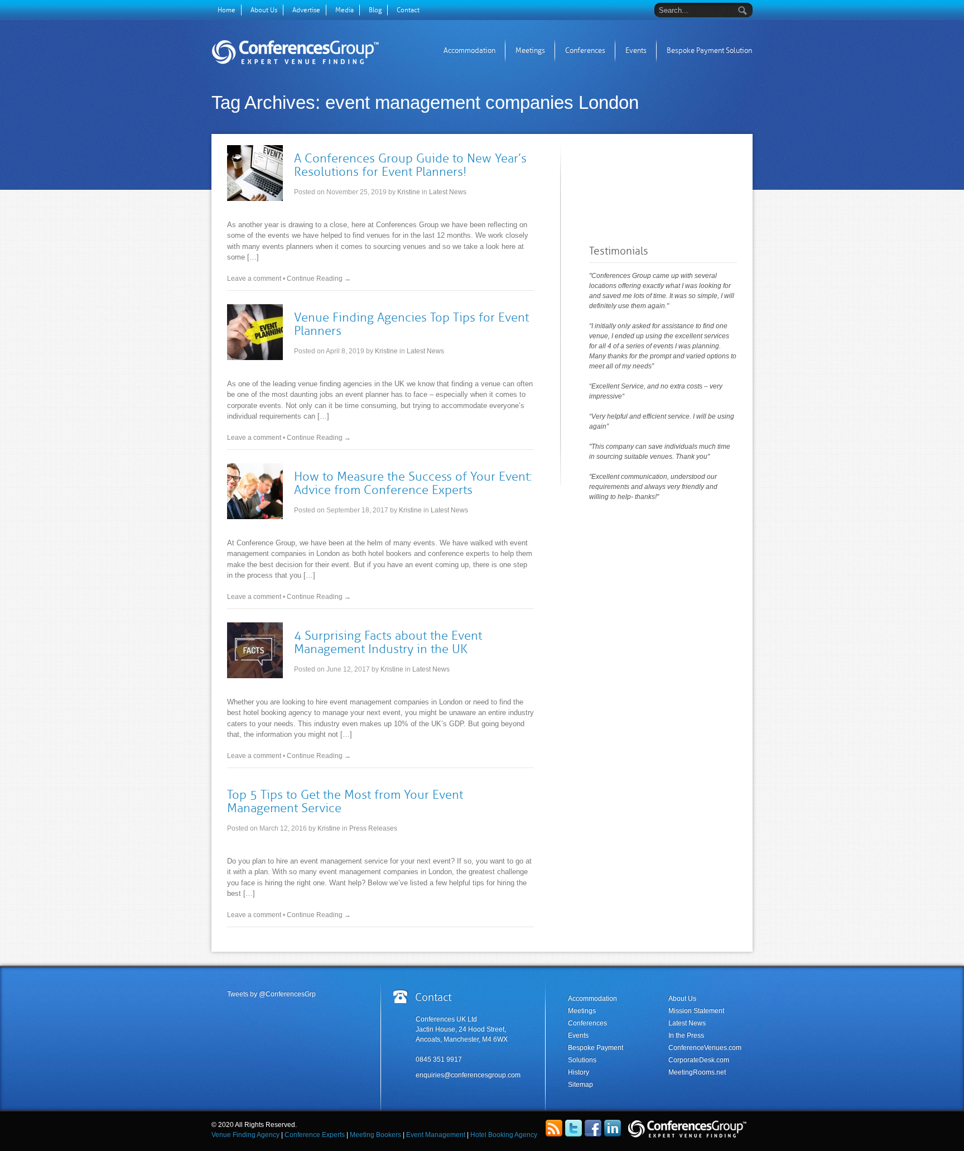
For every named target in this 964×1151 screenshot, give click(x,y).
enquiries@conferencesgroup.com (468, 1075)
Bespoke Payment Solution (709, 50)
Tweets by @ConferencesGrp (271, 994)
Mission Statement (696, 1011)
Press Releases (373, 828)
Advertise (306, 10)
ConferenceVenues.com (704, 1048)
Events (636, 50)
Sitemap (580, 1084)
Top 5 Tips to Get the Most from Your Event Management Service (345, 801)
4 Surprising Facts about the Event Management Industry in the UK (388, 642)
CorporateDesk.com (698, 1060)
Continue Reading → (319, 278)
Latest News (447, 192)
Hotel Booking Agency (503, 1135)
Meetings (530, 50)
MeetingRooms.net (697, 1072)
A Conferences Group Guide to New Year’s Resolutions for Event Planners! (410, 165)
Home (226, 10)
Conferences (585, 50)
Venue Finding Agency (246, 1135)
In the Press (686, 1035)
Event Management (435, 1135)
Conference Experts (314, 1135)
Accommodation (469, 50)
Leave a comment (254, 278)
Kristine (408, 192)
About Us (263, 10)
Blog (375, 10)
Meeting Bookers (375, 1135)
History (578, 1072)
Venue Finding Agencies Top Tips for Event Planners (411, 324)
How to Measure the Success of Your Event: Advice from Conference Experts (413, 483)
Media (344, 10)
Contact (408, 10)
